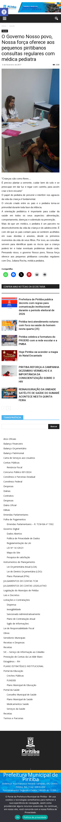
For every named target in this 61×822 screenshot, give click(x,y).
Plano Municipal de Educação (21, 685)
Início (4, 26)
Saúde (5, 31)
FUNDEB (11, 680)
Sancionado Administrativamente (23, 614)
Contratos (8, 495)
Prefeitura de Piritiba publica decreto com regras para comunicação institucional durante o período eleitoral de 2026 (36, 306)
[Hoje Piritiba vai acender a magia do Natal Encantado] (9, 355)
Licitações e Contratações (16, 599)
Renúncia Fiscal (14, 467)
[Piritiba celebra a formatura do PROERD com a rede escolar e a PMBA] (9, 340)
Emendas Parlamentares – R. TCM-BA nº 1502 (30, 524)
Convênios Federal (12, 481)
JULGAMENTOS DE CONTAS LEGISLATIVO (25, 585)
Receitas (7, 647)
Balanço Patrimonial (13, 453)
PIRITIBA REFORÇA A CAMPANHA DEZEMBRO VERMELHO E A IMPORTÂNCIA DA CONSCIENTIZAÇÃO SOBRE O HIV (39, 374)
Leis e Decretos (11, 595)
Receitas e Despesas (14, 642)
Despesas (8, 486)
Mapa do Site (13, 552)
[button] (4, 12)
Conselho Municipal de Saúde (21, 694)
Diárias (6, 491)
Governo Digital (11, 528)
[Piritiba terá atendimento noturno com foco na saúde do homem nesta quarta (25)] (9, 325)
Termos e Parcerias (13, 718)
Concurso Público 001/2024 (17, 472)
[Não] (57, 807)
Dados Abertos (14, 533)
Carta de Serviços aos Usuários (19, 457)
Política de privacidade (35, 817)
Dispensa (11, 604)
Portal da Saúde (11, 689)
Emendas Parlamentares (15, 514)
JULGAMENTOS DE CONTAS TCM (20, 580)
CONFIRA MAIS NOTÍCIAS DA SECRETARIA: (24, 286)
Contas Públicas (11, 462)
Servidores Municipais (14, 637)
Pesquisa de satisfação (18, 557)
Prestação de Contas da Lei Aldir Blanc (23, 656)
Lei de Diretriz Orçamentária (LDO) (24, 571)
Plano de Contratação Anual (21, 618)
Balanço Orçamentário (14, 448)
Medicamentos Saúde (18, 704)
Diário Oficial (9, 505)
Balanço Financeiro (13, 443)
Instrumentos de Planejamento (19, 562)
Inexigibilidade (14, 609)
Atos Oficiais (9, 438)
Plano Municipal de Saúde (20, 699)
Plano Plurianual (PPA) (18, 576)
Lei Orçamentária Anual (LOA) (22, 566)
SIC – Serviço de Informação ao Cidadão (23, 651)
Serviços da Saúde (16, 708)
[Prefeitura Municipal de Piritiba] (30, 7)
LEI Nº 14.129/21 (15, 547)
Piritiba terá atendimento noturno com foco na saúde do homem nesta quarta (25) (38, 325)
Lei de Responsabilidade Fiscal (18, 628)
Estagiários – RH (11, 661)
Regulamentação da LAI (19, 543)
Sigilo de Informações (18, 623)
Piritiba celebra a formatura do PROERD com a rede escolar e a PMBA (38, 340)
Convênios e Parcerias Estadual (19, 476)
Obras (6, 633)
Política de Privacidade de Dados (23, 538)
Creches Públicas (15, 675)
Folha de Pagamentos (14, 519)
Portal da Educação (13, 670)
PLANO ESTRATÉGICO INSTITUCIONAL (23, 666)
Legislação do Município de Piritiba (20, 590)
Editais (6, 509)
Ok (17, 817)
